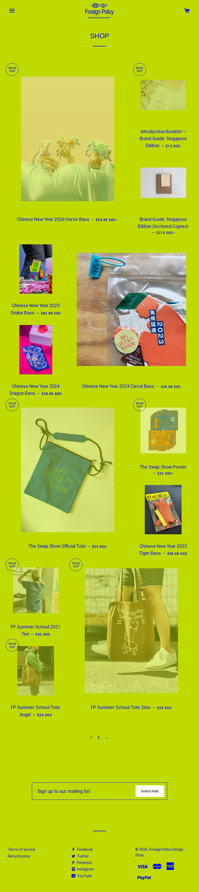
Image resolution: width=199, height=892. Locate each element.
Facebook (84, 849)
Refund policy (19, 856)
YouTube (84, 876)
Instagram (85, 869)
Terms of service (21, 849)
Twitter (82, 856)
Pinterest (84, 863)
